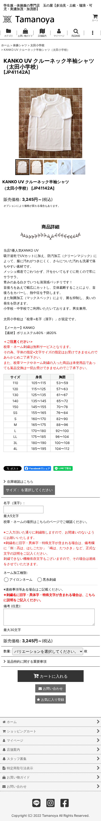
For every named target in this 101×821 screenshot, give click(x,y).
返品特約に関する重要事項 (27, 661)
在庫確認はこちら (20, 481)
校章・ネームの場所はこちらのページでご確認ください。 (46, 522)
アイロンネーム (20, 579)
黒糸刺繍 (49, 579)
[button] (75, 33)
